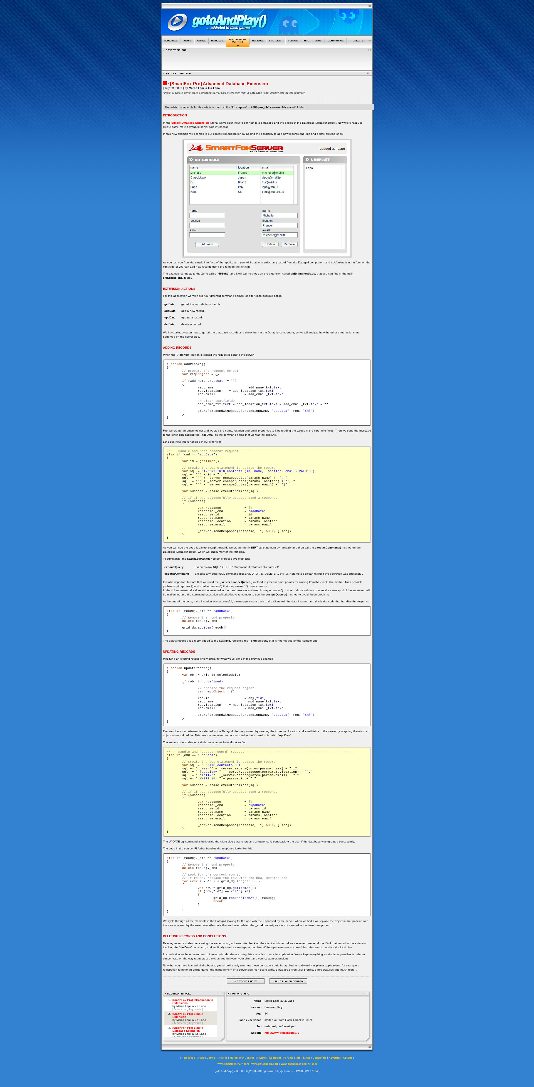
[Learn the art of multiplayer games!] (237, 45)
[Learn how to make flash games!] (217, 45)
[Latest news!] (187, 45)
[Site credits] (359, 45)
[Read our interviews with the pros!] (276, 45)
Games (211, 1057)
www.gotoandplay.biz (264, 1064)
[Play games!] (201, 45)
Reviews (261, 1057)
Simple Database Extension (190, 122)
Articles (222, 1057)
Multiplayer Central (242, 1057)
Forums (288, 1057)
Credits (347, 1057)
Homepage (188, 1057)
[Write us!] (335, 45)
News (200, 1057)
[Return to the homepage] (171, 45)
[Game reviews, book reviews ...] (258, 45)
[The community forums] (293, 45)
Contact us (319, 1057)
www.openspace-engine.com (299, 1064)
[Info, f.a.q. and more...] (306, 45)
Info (298, 1057)
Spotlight (275, 1057)
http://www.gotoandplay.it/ (281, 1032)
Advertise (335, 1057)
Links (306, 1057)
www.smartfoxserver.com (233, 1064)
